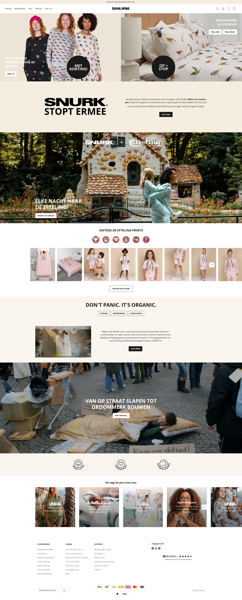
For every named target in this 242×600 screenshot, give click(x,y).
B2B (67, 573)
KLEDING (104, 313)
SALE (30, 8)
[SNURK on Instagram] (156, 548)
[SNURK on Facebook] (153, 548)
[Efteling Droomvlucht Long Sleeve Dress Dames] (203, 264)
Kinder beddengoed (45, 557)
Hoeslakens (42, 553)
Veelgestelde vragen (102, 549)
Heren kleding (43, 569)
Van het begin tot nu (74, 549)
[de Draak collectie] (116, 239)
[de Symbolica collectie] (146, 239)
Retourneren (99, 557)
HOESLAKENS (136, 313)
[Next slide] (211, 264)
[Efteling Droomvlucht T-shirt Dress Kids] (123, 264)
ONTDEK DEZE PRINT (121, 288)
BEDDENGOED (119, 313)
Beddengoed (19, 8)
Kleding (8, 8)
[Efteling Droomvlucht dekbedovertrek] (42, 264)
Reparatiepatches (44, 573)
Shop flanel (230, 32)
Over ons (48, 8)
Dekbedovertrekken (45, 549)
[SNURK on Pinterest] (159, 548)
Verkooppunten (72, 569)
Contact (97, 569)
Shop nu (10, 74)
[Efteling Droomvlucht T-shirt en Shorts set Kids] (96, 264)
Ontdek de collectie (45, 215)
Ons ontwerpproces (74, 553)
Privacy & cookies (101, 565)
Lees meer (165, 114)
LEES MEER (135, 349)
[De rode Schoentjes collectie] (136, 239)
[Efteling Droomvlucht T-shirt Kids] (150, 264)
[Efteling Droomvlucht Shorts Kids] (176, 264)
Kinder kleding (43, 561)
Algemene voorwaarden (104, 561)
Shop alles (215, 32)
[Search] (217, 8)
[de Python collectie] (106, 239)
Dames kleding (43, 565)
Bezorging (98, 553)
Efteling (38, 8)
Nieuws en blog (72, 565)
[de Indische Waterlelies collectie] (126, 239)
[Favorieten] (228, 8)
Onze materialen (73, 561)
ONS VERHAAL (121, 415)
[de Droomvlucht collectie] (96, 239)
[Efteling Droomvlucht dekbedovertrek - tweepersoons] (69, 264)
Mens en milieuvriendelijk (77, 557)
